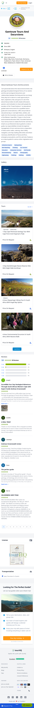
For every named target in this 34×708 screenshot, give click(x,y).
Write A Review (9, 75)
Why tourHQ (4, 667)
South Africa (9, 8)
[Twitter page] (17, 697)
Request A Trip (25, 69)
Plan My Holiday (22, 3)
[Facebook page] (9, 697)
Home (4, 8)
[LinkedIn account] (21, 697)
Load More (17, 349)
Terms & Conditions (22, 673)
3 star (2, 370)
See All (29, 207)
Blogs (2, 670)
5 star (2, 364)
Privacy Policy (20, 670)
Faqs (2, 673)
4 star (2, 367)
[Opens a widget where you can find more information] (27, 705)
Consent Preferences (22, 676)
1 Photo (18, 195)
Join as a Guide (5, 684)
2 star (2, 373)
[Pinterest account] (25, 697)
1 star (2, 375)
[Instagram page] (13, 697)
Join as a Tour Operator (7, 687)
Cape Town (15, 8)
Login (30, 3)
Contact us (20, 667)
